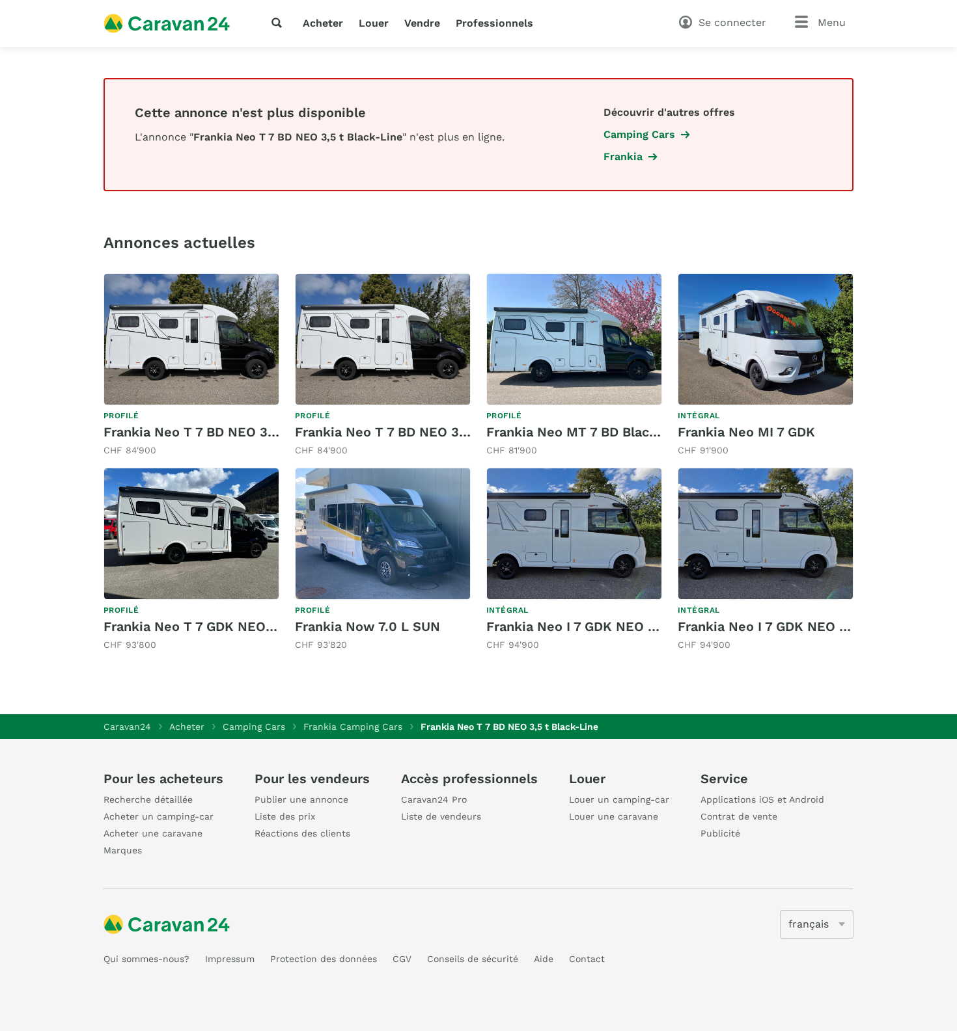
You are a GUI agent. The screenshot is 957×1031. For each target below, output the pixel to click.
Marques (123, 850)
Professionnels (494, 23)
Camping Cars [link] (639, 134)
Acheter (323, 23)
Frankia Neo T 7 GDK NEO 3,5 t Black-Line (237, 626)
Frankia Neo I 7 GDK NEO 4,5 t (582, 626)
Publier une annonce (301, 799)
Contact (587, 959)
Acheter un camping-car (159, 816)
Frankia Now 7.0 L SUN (367, 626)
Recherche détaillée (148, 799)
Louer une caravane (613, 816)
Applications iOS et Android (762, 799)
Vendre (422, 23)
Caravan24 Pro (434, 799)
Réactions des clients (302, 833)
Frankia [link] (623, 156)
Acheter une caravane (153, 833)
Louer (374, 23)
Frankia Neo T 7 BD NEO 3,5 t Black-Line (232, 432)
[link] (191, 365)
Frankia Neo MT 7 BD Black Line (587, 432)
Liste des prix (285, 816)
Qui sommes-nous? (146, 959)
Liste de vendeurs (441, 816)
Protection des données (323, 959)
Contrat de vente (738, 816)
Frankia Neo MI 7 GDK (746, 432)
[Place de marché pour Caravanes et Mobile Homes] (167, 23)
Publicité (720, 833)
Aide (543, 959)
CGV (402, 959)
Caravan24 (127, 726)
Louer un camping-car (619, 799)
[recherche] (279, 22)
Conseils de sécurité (472, 959)
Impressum (230, 959)
